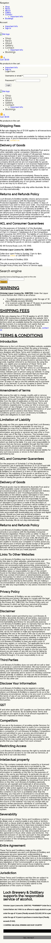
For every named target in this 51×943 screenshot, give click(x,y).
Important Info (16, 16)
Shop (7, 7)
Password (10, 80)
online (12, 255)
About (7, 11)
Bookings (9, 18)
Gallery (8, 12)
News (7, 9)
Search (3, 282)
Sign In (8, 28)
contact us (14, 140)
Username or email (14, 76)
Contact (8, 14)
